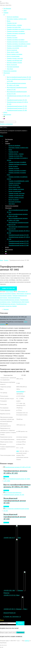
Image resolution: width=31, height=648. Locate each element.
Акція (6, 141)
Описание (6, 309)
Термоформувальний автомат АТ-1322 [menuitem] (17, 100)
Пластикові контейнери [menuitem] (13, 66)
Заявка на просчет (8, 288)
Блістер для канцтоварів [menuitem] (13, 56)
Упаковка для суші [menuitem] (12, 23)
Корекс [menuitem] (8, 21)
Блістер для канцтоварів (15, 191)
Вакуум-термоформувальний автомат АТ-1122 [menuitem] (19, 77)
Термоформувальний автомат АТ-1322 (19, 235)
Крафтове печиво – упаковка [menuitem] (14, 25)
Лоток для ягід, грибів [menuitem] (13, 52)
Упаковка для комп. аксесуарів (16, 193)
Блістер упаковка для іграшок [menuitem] (14, 54)
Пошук (2, 620)
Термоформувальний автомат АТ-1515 (19, 243)
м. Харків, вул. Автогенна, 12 (12, 616)
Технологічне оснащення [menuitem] (9, 71)
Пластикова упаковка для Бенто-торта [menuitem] (16, 19)
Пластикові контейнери (15, 201)
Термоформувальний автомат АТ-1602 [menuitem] (17, 110)
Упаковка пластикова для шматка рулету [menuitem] (17, 41)
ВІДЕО (7, 247)
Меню (1, 136)
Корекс (10, 149)
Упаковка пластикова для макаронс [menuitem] (16, 33)
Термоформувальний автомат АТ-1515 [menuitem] (17, 108)
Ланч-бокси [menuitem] (10, 68)
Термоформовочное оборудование (20, 302)
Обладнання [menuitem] (6, 74)
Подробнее (6, 476)
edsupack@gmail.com (9, 612)
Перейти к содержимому (6, 124)
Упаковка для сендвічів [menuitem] (13, 48)
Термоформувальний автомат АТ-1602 (19, 245)
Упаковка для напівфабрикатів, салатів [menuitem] (17, 46)
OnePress (27, 640)
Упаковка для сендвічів (15, 183)
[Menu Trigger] (0, 1)
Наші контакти (9, 249)
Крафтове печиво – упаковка (16, 154)
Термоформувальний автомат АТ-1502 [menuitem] (17, 106)
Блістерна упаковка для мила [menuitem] (14, 62)
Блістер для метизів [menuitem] (12, 50)
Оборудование (9, 291)
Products (6, 260)
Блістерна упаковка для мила (16, 197)
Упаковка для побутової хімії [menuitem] (14, 60)
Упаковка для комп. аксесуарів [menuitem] (15, 58)
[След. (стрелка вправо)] (2, 647)
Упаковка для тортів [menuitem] (12, 37)
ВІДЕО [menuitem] (5, 112)
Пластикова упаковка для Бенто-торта (18, 147)
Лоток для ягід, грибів (14, 187)
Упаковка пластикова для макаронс (18, 164)
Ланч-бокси (12, 203)
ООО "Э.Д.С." (3, 127)
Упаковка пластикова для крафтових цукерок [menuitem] (18, 43)
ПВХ (17, 451)
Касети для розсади (14, 199)
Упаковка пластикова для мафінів (17, 162)
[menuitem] (4, 116)
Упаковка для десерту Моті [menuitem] (14, 27)
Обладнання (8, 208)
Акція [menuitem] (4, 10)
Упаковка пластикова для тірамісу (17, 170)
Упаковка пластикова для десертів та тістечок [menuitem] (18, 29)
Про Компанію (9, 139)
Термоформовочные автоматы (8, 304)
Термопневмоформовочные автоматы (9, 299)
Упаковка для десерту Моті (16, 156)
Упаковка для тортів (14, 168)
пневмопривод (20, 391)
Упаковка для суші (13, 151)
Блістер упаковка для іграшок (16, 189)
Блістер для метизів (14, 185)
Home (1, 260)
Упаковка (7, 143)
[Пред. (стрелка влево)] (0, 647)
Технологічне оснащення (11, 206)
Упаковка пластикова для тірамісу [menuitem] (15, 39)
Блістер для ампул (13, 166)
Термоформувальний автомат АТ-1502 (19, 241)
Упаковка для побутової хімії (16, 195)
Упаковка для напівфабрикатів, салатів (19, 181)
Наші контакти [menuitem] (7, 114)
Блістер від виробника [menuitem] (13, 16)
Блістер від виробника (14, 145)
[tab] (17, 309)
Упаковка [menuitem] (5, 13)
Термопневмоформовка (14, 297)
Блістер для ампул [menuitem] (11, 35)
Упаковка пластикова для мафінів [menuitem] (15, 31)
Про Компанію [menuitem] (7, 8)
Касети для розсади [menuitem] (12, 64)
